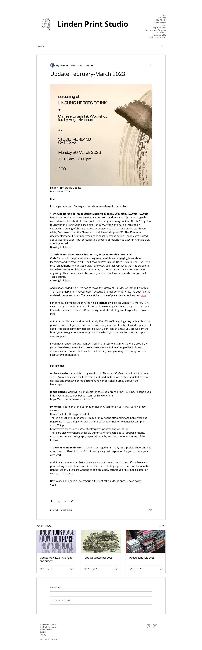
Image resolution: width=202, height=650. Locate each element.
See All (162, 525)
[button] (162, 46)
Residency (161, 32)
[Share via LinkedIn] (65, 501)
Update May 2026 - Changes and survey (56, 559)
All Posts (40, 46)
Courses (162, 17)
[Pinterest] (148, 626)
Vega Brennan (159, 27)
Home (163, 15)
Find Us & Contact (157, 37)
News (163, 25)
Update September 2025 (98, 557)
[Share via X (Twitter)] (58, 501)
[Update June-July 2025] (145, 541)
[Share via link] (71, 501)
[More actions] (150, 65)
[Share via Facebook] (51, 501)
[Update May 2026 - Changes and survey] (56, 541)
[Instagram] (155, 626)
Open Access (159, 22)
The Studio (161, 20)
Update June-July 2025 (141, 557)
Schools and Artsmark (156, 30)
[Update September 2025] (101, 541)
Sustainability (160, 35)
